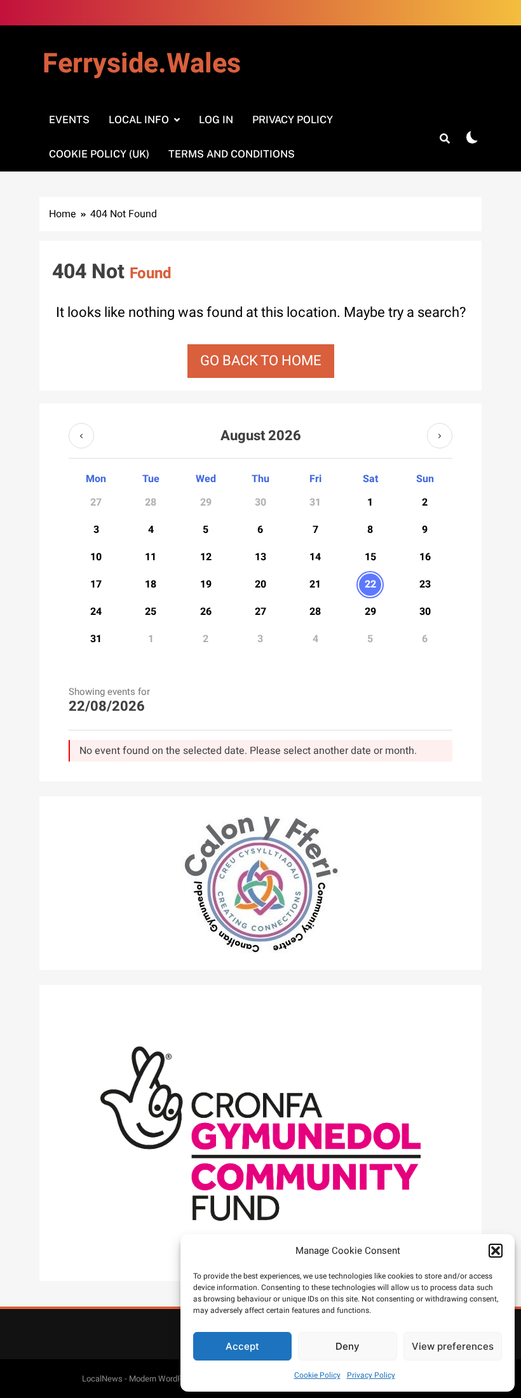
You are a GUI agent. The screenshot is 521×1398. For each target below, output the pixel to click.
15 (370, 557)
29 (370, 611)
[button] (495, 1250)
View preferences (453, 1346)
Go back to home (260, 361)
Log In (216, 120)
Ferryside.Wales (142, 64)
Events (69, 120)
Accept (242, 1346)
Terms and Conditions (231, 154)
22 (370, 584)
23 (425, 584)
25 (150, 611)
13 (260, 557)
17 (96, 584)
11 (150, 557)
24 (96, 611)
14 (315, 557)
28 (315, 611)
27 (260, 611)
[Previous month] (81, 435)
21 (315, 584)
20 (260, 584)
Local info (139, 120)
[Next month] (439, 435)
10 (96, 557)
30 (425, 611)
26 (206, 611)
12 (206, 557)
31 (96, 639)
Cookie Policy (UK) (99, 154)
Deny (347, 1346)
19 (206, 584)
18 (150, 584)
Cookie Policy (317, 1375)
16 (425, 557)
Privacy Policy (371, 1375)
